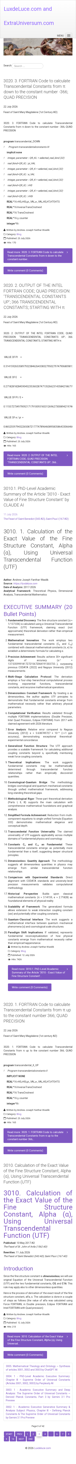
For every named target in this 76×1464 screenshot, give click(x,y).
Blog (19, 234)
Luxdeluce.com (42, 1448)
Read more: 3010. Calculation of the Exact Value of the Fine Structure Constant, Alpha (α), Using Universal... (35, 1340)
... (51, 1434)
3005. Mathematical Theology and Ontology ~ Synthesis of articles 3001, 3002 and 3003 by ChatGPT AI (38, 1368)
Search (7, 65)
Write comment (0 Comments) (25, 270)
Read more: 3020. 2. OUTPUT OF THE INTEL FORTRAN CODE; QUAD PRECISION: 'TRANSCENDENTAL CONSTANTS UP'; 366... (32, 459)
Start (9, 1434)
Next (21, 1439)
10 (13, 1439)
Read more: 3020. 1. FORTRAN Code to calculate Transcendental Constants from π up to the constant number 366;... (35, 1136)
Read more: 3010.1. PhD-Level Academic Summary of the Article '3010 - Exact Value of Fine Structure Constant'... (38, 972)
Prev (19, 1434)
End (31, 1439)
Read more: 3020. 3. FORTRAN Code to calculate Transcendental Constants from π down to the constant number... (35, 256)
